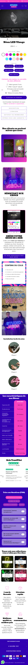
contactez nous (13, 651)
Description (14, 108)
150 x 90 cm (19, 70)
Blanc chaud (14, 58)
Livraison (14, 111)
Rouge (17, 54)
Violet (10, 54)
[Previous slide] (3, 476)
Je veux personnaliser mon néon (14, 256)
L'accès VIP (14, 646)
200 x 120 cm (14, 74)
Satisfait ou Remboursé (14, 114)
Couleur (14, 51)
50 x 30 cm (9, 66)
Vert (14, 54)
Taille (14, 63)
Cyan (6, 58)
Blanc (3, 54)
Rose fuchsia (6, 54)
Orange (21, 54)
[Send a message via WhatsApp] (3, 662)
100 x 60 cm (9, 70)
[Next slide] (25, 476)
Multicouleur (21, 58)
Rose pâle (17, 58)
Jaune (24, 54)
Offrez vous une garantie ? (14, 118)
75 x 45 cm (18, 66)
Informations (13, 641)
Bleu (10, 58)
